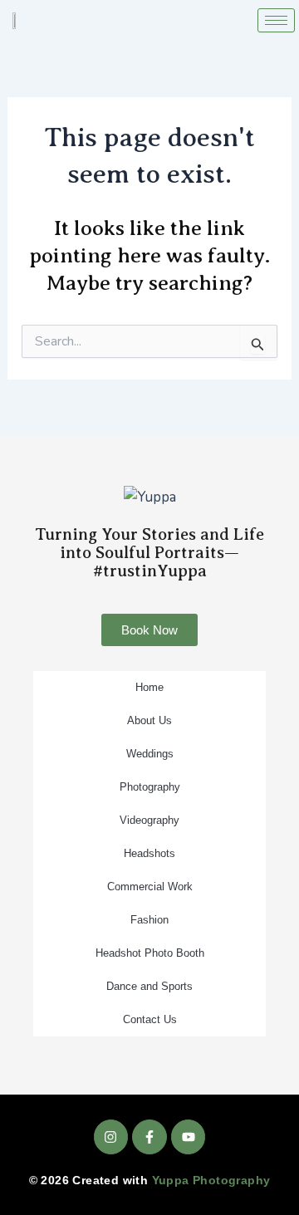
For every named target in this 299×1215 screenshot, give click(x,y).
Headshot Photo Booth (150, 953)
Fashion (149, 920)
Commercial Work (150, 886)
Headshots (149, 853)
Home (149, 687)
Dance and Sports (149, 986)
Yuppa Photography (211, 1180)
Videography (149, 820)
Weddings (150, 753)
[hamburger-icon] (276, 20)
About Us (149, 720)
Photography (150, 787)
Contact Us (150, 1019)
